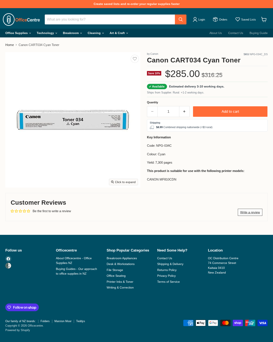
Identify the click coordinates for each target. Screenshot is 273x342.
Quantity (152, 102)
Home (9, 45)
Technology (46, 33)
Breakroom (71, 33)
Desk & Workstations (121, 264)
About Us (215, 33)
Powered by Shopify (17, 330)
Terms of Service (168, 281)
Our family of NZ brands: (20, 321)
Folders (45, 321)
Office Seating (116, 275)
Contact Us (235, 33)
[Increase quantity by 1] (184, 111)
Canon (154, 53)
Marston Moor (62, 321)
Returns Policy (167, 270)
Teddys (80, 321)
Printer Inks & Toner (120, 281)
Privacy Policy (166, 275)
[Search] (180, 19)
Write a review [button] (250, 212)
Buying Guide (259, 33)
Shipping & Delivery (170, 264)
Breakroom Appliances (122, 258)
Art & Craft (118, 33)
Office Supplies (17, 33)
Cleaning (95, 33)
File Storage (115, 270)
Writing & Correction (120, 287)
